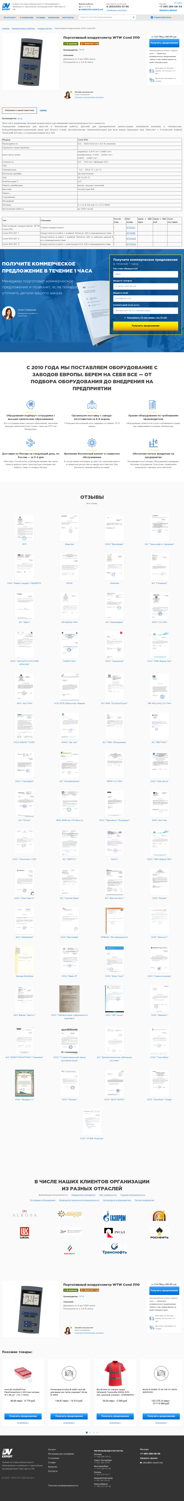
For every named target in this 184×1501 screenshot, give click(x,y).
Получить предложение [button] (164, 43)
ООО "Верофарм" (114, 544)
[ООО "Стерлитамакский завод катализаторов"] (69, 1041)
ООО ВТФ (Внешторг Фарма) (69, 703)
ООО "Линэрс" (69, 1099)
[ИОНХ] (69, 567)
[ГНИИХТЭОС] (69, 645)
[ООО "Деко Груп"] (114, 960)
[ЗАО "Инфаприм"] (24, 921)
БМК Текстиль (159, 820)
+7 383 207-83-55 (102, 1486)
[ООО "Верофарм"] (114, 528)
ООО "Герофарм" (24, 781)
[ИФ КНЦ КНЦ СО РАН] (159, 687)
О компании (26, 17)
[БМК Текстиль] (159, 804)
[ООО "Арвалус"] (159, 999)
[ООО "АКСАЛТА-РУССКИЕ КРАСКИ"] (24, 645)
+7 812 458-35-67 (102, 1462)
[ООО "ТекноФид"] (159, 1041)
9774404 (131, 244)
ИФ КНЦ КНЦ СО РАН (159, 703)
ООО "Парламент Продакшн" (114, 820)
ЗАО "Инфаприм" (25, 937)
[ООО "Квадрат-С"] (24, 1083)
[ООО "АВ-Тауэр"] (114, 999)
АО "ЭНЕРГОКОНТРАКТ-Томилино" (24, 1057)
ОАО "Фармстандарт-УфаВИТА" (24, 583)
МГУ (24, 544)
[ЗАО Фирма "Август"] (24, 999)
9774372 (130, 228)
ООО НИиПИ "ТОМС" (25, 742)
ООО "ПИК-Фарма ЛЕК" (159, 859)
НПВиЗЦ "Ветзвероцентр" (114, 937)
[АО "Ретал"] (24, 804)
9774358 (130, 233)
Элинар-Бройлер (24, 976)
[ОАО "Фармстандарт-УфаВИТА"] (24, 567)
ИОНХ (69, 583)
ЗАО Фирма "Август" (24, 1015)
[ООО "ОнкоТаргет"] (24, 882)
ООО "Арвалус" (159, 1015)
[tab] (19, 110)
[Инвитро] (69, 528)
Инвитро (69, 544)
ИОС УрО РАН (24, 703)
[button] (89, 97)
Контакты (67, 17)
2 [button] (90, 1432)
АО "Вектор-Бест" (114, 898)
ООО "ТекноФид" (159, 1057)
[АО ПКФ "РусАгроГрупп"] (114, 687)
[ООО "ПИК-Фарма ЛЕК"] (159, 843)
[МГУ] (24, 528)
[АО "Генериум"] (159, 567)
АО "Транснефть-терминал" (159, 544)
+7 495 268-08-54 (170, 7)
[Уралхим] (114, 567)
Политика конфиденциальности (63, 1485)
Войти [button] (179, 3)
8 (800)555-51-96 (117, 7)
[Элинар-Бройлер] (24, 960)
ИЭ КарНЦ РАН (69, 622)
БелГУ (114, 859)
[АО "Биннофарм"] (114, 606)
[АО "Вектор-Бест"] (114, 882)
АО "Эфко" (24, 622)
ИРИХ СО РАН (114, 781)
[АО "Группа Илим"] (69, 882)
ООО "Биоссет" (159, 937)
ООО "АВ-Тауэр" (114, 1015)
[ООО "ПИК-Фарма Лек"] (159, 645)
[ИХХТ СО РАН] (159, 606)
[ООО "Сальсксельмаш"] (159, 960)
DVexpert (7, 1453)
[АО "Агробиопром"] (69, 765)
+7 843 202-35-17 (102, 1474)
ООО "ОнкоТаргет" (24, 898)
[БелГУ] (114, 843)
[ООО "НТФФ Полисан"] (92, 1122)
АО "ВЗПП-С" (70, 859)
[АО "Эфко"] (24, 606)
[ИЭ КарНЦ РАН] (69, 606)
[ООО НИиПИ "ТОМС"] (24, 726)
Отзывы (40, 17)
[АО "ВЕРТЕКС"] (159, 726)
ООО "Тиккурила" (114, 661)
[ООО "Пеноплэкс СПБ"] (24, 843)
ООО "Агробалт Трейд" (159, 1099)
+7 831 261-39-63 (102, 1480)
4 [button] (97, 1432)
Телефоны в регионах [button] (116, 10)
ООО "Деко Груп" (114, 976)
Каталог (52, 1449)
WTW (81, 50)
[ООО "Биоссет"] (159, 921)
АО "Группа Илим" (69, 898)
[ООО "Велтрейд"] (69, 921)
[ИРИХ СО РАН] (114, 765)
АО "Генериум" (159, 583)
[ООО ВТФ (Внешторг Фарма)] (69, 687)
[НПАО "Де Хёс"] (69, 726)
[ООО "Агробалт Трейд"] (159, 1083)
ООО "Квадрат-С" (24, 1099)
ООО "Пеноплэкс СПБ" (25, 859)
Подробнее (22, 1423)
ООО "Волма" (159, 898)
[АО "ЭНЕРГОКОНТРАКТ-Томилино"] (24, 1041)
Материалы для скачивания (61, 1454)
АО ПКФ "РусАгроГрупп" (114, 703)
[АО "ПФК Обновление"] (114, 726)
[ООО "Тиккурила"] (114, 645)
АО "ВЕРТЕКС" (159, 742)
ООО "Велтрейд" (69, 937)
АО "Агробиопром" (69, 781)
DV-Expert (6, 6)
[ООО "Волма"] (159, 882)
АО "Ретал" (24, 820)
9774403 (131, 239)
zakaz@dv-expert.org (92, 9)
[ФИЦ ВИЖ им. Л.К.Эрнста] (69, 804)
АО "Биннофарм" (114, 622)
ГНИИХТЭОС (69, 661)
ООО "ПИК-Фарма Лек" (159, 661)
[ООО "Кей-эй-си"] (159, 765)
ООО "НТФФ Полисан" (92, 1138)
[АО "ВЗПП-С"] (69, 843)
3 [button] (93, 1432)
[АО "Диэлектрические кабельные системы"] (114, 1041)
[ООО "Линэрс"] (69, 1083)
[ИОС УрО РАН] (24, 687)
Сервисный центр (162, 17)
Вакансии (53, 17)
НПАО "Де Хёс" (69, 742)
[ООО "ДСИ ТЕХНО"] (114, 1083)
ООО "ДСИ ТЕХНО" (114, 1099)
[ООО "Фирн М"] (69, 960)
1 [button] (86, 1432)
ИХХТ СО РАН (159, 622)
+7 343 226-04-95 (102, 1468)
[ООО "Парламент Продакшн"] (114, 804)
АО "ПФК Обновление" (114, 742)
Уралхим (114, 583)
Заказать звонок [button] (168, 10)
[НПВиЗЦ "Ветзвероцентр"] (114, 921)
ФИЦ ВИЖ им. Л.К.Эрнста (69, 820)
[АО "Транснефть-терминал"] (159, 528)
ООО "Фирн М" (69, 976)
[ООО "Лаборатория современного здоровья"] (69, 999)
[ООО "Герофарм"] (24, 765)
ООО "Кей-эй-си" (159, 781)
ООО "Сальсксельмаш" (159, 976)
